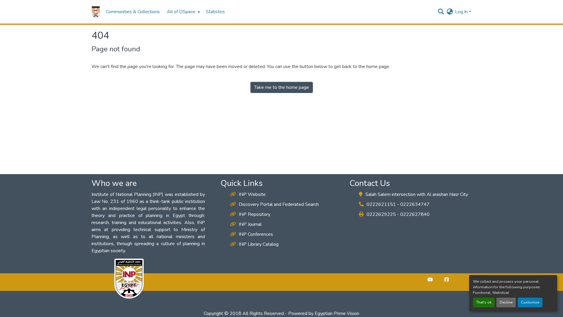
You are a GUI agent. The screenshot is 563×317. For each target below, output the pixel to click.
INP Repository (254, 214)
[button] (95, 12)
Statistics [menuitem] (215, 12)
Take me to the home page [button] (281, 87)
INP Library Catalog (259, 244)
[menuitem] (183, 11)
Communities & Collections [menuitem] (133, 12)
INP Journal (250, 224)
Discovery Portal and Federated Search (279, 204)
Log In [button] (462, 12)
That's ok (483, 302)
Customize (530, 302)
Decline (506, 302)
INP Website (252, 194)
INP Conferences (256, 234)
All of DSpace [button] (181, 12)
